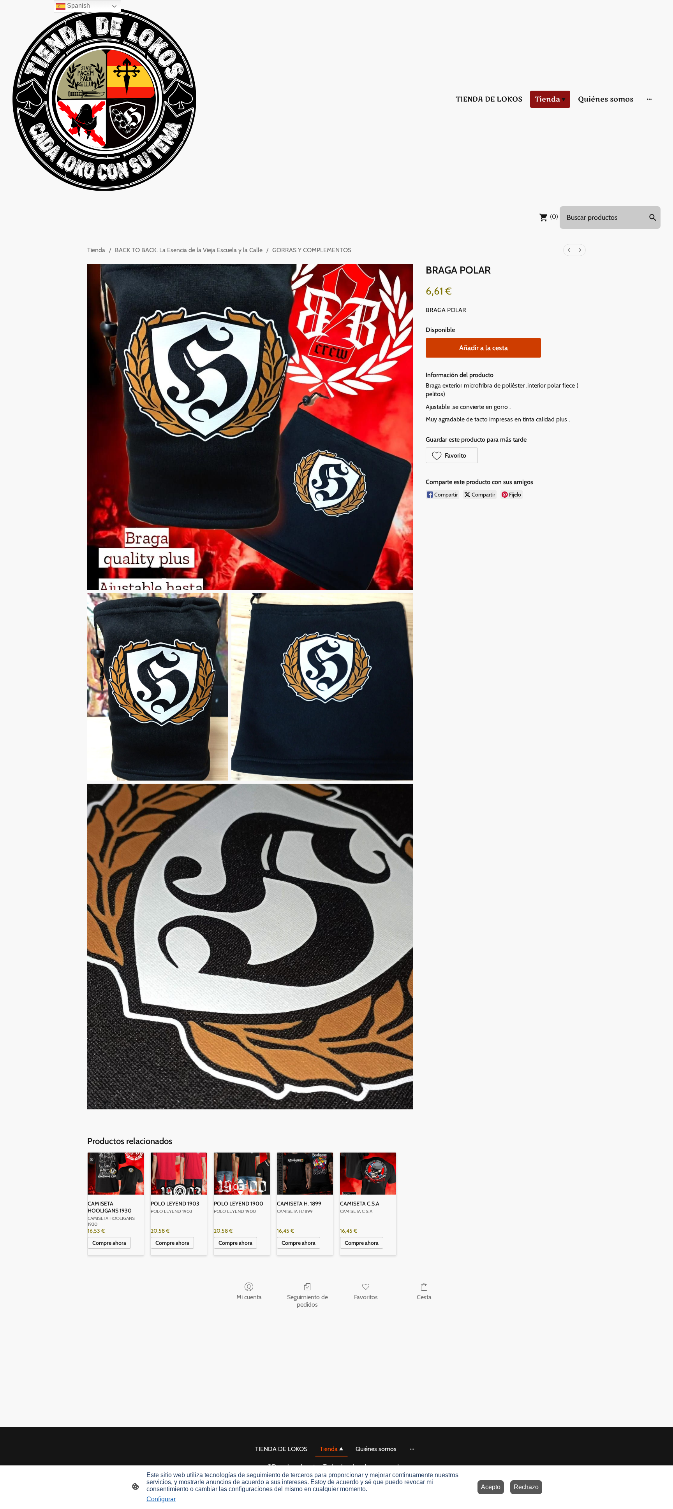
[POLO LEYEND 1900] (242, 1174)
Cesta (424, 1297)
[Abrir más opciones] (649, 99)
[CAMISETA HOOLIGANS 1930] (116, 1174)
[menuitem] (569, 250)
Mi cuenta (249, 1297)
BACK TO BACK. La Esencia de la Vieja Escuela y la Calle (189, 250)
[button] (452, 455)
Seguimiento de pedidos (307, 1300)
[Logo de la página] (104, 99)
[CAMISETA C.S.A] (368, 1174)
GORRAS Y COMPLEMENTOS (311, 250)
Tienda (96, 250)
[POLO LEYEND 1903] (179, 1174)
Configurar (161, 1499)
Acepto (490, 1487)
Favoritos (366, 1297)
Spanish (77, 5)
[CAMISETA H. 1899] (305, 1174)
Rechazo (526, 1487)
